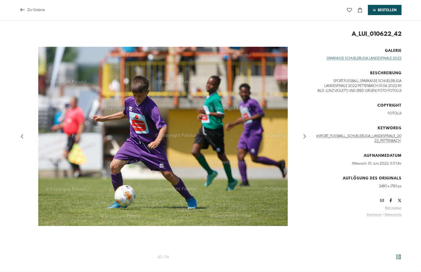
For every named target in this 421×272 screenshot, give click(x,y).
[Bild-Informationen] (399, 257)
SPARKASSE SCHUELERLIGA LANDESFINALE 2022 (364, 58)
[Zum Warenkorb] (360, 10)
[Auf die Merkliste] (349, 10)
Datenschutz (393, 214)
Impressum (374, 214)
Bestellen (387, 10)
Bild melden (393, 208)
